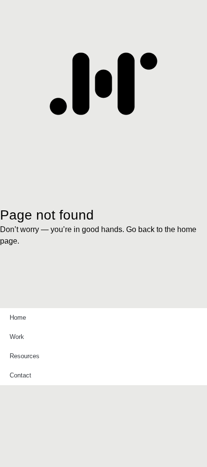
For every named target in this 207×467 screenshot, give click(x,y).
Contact (20, 375)
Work (17, 336)
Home (18, 317)
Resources (24, 356)
